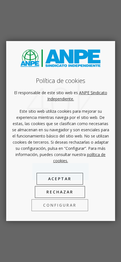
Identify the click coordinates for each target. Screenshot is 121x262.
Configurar (60, 205)
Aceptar (59, 178)
